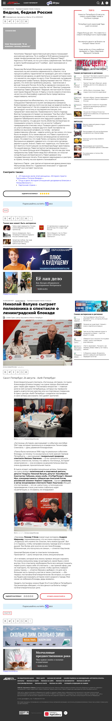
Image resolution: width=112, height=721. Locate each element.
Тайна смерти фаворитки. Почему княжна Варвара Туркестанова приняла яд (23, 227)
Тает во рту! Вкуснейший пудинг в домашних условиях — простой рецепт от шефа (95, 333)
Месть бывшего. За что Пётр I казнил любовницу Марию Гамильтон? (57, 234)
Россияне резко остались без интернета (93, 154)
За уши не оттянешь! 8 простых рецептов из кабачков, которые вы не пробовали (96, 113)
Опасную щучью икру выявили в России (93, 139)
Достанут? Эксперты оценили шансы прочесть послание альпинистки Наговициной (96, 77)
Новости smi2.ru (10, 294)
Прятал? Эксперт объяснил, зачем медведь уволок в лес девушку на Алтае (95, 84)
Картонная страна (27, 185)
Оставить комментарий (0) (56, 596)
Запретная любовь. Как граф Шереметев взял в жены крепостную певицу (22, 241)
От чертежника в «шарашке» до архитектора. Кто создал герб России (57, 227)
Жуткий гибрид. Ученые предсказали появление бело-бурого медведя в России (96, 99)
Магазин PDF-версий (54, 678)
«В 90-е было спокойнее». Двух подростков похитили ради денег (94, 91)
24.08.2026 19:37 (8, 301)
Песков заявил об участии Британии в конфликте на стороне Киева (95, 132)
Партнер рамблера (36, 713)
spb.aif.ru (21, 367)
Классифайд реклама (25, 683)
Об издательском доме (26, 678)
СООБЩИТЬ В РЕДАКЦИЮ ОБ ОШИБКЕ (76, 683)
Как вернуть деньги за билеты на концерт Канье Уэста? (91, 42)
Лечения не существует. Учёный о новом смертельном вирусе (94, 325)
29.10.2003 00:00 (8, 9)
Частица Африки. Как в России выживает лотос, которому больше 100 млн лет (95, 318)
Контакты (21, 681)
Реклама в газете (33, 681)
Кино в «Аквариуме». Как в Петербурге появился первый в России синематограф (23, 234)
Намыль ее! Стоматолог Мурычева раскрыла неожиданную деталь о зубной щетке (95, 106)
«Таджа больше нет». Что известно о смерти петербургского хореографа (91, 34)
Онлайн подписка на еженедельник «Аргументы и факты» (84, 678)
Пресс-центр (40, 678)
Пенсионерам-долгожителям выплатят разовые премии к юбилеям (95, 146)
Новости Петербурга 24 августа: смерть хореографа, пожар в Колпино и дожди (91, 16)
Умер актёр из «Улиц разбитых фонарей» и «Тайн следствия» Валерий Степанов (91, 51)
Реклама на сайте (47, 681)
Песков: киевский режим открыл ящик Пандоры (94, 125)
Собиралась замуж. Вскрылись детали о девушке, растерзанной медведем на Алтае (94, 354)
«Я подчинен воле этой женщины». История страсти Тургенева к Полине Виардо (41, 177)
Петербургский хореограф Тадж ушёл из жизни (91, 25)
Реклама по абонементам (65, 681)
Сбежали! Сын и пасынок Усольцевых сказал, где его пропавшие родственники (96, 340)
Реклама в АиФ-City (83, 681)
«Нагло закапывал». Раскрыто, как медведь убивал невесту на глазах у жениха (95, 347)
